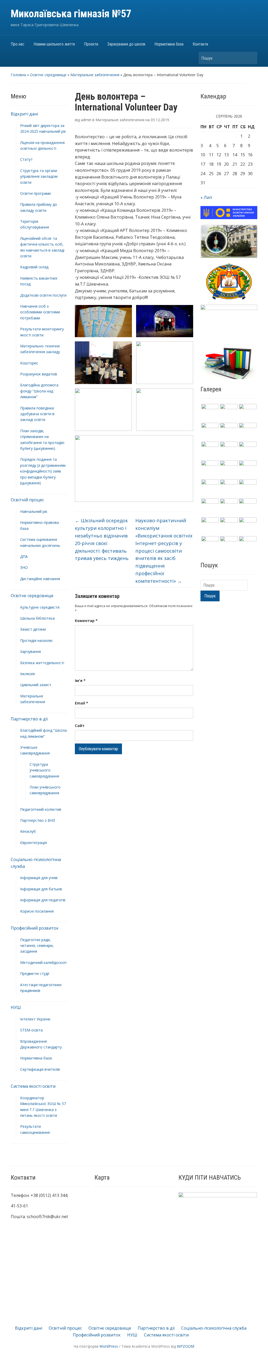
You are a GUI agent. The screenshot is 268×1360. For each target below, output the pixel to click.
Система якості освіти (33, 1086)
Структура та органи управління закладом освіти (39, 176)
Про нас (17, 44)
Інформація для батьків (41, 888)
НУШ (16, 1007)
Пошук (251, 58)
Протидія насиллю (36, 640)
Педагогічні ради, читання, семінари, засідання (37, 945)
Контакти (200, 44)
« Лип (206, 197)
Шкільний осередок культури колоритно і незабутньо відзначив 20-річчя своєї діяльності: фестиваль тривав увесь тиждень (102, 539)
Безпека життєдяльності (42, 662)
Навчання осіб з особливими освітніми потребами (40, 312)
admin (86, 119)
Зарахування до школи (126, 44)
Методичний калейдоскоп (43, 962)
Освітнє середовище (48, 74)
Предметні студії (34, 973)
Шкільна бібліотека (37, 618)
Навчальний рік (33, 511)
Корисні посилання (37, 911)
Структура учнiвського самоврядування (44, 770)
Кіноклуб (28, 831)
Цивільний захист (35, 684)
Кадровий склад (34, 266)
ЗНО (24, 567)
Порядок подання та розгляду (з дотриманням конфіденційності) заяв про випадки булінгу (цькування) (42, 471)
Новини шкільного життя (54, 44)
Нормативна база (168, 44)
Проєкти (91, 44)
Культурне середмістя (39, 607)
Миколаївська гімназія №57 (71, 14)
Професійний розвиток (35, 928)
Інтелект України (35, 1019)
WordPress (108, 1346)
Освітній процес (27, 500)
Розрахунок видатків (38, 373)
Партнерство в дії (29, 719)
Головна (18, 74)
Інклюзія (27, 673)
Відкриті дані (24, 114)
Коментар (86, 620)
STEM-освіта (31, 1030)
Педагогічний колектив (40, 809)
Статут (26, 159)
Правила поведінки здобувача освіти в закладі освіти (37, 414)
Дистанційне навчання (40, 578)
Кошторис (29, 362)
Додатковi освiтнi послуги (43, 295)
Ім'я (80, 680)
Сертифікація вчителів (40, 1069)
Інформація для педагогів (42, 899)
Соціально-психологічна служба (214, 1328)
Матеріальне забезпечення (94, 74)
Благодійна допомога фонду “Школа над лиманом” (39, 390)
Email (81, 703)
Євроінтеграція (33, 842)
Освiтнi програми (35, 193)
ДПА (24, 556)
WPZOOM (185, 1346)
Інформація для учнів (39, 877)
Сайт (80, 725)
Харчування (30, 651)
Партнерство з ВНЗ (37, 820)
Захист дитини (33, 629)
